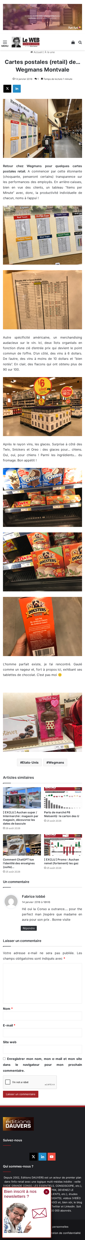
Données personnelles (54, 1226)
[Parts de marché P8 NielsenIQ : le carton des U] (63, 797)
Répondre (29, 928)
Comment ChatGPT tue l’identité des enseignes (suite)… (19, 863)
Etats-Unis (30, 762)
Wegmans (56, 762)
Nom (8, 1009)
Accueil (37, 52)
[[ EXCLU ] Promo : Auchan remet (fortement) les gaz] (63, 844)
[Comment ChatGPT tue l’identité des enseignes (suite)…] (22, 844)
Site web (9, 1042)
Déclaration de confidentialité (62, 1232)
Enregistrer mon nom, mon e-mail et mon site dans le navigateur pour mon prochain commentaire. (42, 1064)
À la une (50, 52)
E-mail (9, 1025)
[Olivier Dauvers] (26, 42)
